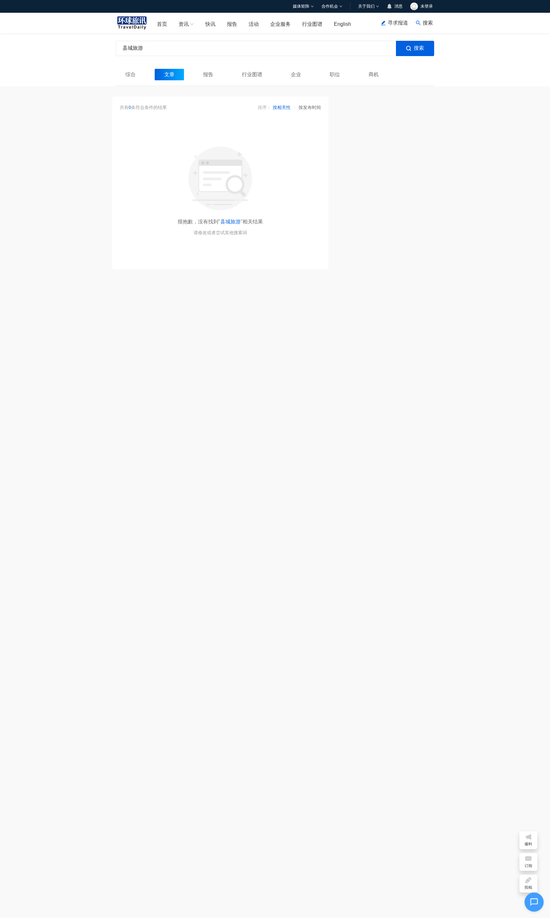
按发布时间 (310, 107)
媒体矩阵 (301, 6)
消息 (398, 6)
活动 (254, 24)
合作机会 (329, 6)
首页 (162, 24)
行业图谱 (312, 24)
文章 (169, 74)
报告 (232, 24)
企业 (296, 74)
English (342, 24)
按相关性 (282, 107)
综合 (130, 74)
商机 (374, 74)
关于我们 (366, 6)
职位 (335, 74)
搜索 (419, 48)
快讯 (210, 24)
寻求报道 (398, 22)
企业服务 (280, 24)
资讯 (184, 24)
